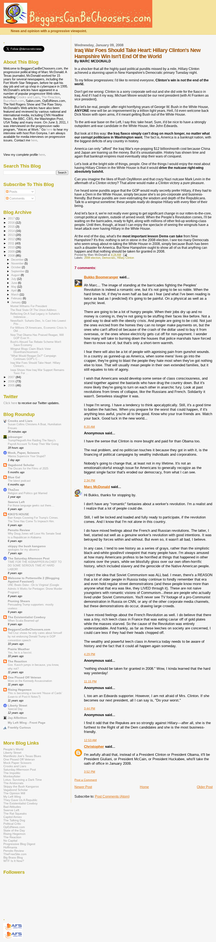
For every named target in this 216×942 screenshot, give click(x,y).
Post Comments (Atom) (112, 796)
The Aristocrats (13, 783)
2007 (12, 377)
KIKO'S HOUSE (18, 514)
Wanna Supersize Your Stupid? (27, 456)
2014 (12, 230)
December (17, 259)
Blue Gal (14, 477)
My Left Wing (12, 796)
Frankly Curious (19, 727)
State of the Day (14, 830)
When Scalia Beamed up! (23, 620)
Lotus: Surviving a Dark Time (22, 779)
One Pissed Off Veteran (24, 677)
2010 (12, 247)
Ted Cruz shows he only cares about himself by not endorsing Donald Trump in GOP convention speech (35, 636)
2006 (12, 381)
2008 (12, 255)
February (17, 298)
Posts (12, 191)
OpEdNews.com (14, 827)
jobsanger (15, 437)
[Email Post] (124, 254)
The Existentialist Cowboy (27, 617)
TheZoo (13, 489)
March (15, 294)
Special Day (15, 709)
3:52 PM (89, 771)
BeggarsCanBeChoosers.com (29, 629)
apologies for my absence (23, 549)
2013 (12, 235)
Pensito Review (19, 530)
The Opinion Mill (14, 793)
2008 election (92, 257)
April (14, 290)
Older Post (205, 787)
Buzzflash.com (13, 101)
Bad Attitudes (12, 806)
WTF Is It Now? (13, 861)
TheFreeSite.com (15, 854)
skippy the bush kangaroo (27, 546)
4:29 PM (89, 654)
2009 (12, 251)
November (17, 263)
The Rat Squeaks (15, 813)
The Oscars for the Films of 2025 (28, 468)
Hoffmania (10, 847)
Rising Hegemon (20, 689)
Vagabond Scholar (21, 465)
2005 (12, 385)
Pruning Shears (19, 601)
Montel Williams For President (28, 306)
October (16, 267)
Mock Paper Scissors (17, 762)
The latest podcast (19, 480)
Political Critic (12, 823)
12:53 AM (90, 740)
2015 (12, 226)
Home (144, 787)
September (18, 271)
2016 (12, 222)
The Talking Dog (14, 820)
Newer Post (83, 787)
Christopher (94, 746)
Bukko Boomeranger (101, 277)
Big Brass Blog (13, 857)
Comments (16, 198)
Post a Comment (85, 780)
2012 (12, 239)
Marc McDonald (97, 487)
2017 (12, 218)
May (14, 286)
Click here (10, 403)
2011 (11, 243)
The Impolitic (11, 773)
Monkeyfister (11, 776)
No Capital (10, 840)
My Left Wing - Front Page (26, 722)
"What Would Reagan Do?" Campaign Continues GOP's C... (33, 357)
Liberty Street (17, 705)
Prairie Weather (19, 649)
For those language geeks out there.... (31, 505)
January (16, 302)
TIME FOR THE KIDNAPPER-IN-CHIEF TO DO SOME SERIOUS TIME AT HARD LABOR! (35, 565)
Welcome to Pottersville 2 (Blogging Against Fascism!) (33, 579)
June (14, 282)
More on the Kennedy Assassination (30, 680)
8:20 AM (89, 426)
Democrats (108, 257)
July (14, 278)
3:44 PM (89, 708)
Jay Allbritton (17, 717)
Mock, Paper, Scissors (23, 452)
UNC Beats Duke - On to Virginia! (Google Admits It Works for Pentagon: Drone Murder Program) (35, 588)
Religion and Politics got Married (27, 493)
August (16, 275)
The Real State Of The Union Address (33, 310)
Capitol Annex (12, 817)
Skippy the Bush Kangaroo (21, 786)
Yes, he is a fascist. (20, 652)
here (49, 129)
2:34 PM (89, 480)
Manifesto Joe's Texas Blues (22, 756)
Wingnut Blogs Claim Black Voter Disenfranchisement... (30, 350)
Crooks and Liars (28, 97)
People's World (13, 749)
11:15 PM (90, 681)
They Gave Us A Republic (20, 800)
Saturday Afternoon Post (19, 769)
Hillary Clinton (125, 257)
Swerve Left (16, 502)
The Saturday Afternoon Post (29, 558)
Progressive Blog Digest (19, 844)
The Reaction (51, 97)
